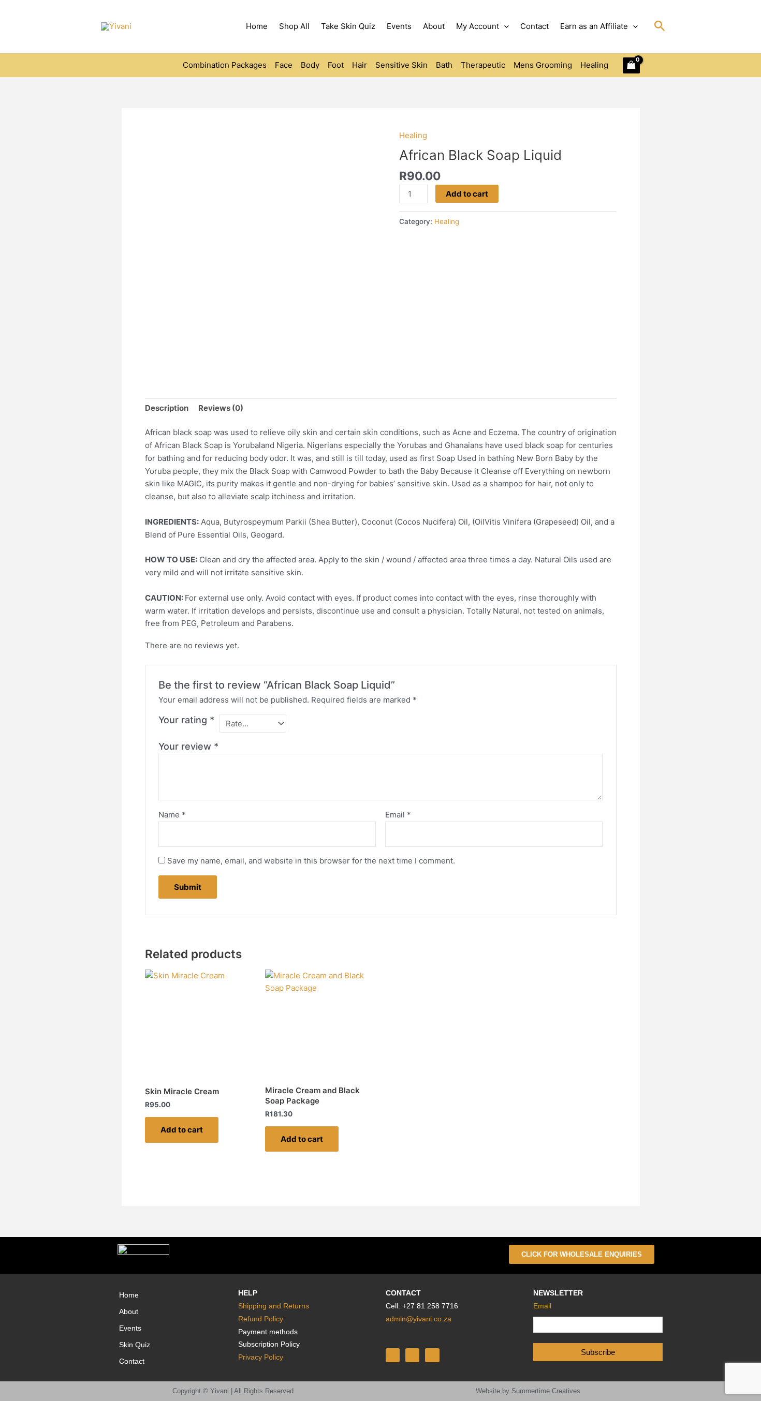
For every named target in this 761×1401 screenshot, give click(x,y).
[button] (504, 26)
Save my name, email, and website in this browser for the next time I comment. (311, 861)
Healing (594, 65)
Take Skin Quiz (348, 26)
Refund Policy (260, 1319)
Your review (188, 746)
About (434, 26)
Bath (444, 65)
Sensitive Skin (401, 65)
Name (172, 814)
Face (283, 65)
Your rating (186, 719)
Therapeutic (483, 65)
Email (398, 814)
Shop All (294, 26)
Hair (359, 65)
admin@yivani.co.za (418, 1319)
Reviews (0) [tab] (220, 408)
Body (310, 65)
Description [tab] (166, 408)
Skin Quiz (134, 1344)
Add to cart (467, 194)
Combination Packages (225, 65)
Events (399, 26)
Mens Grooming (543, 65)
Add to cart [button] (181, 1130)
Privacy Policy (260, 1357)
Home (257, 26)
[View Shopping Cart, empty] (631, 65)
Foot (336, 65)
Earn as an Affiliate (594, 26)
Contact (534, 26)
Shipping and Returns (273, 1306)
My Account (477, 26)
